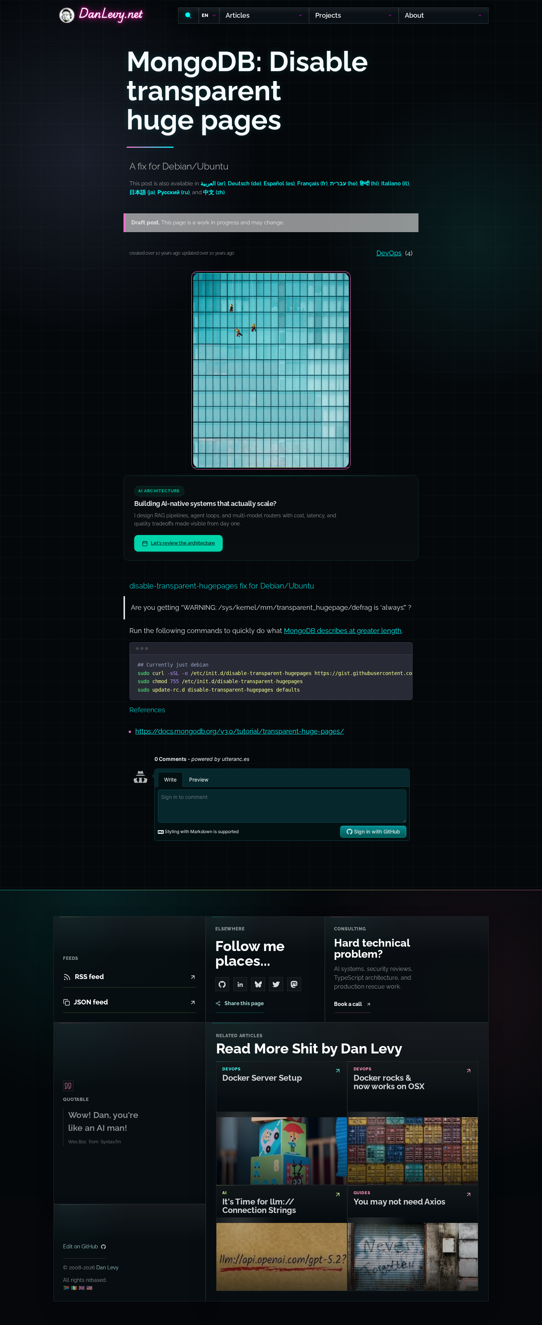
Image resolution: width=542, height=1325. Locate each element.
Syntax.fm (111, 1141)
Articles (238, 15)
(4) (394, 253)
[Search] (188, 15)
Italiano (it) (395, 183)
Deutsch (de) (244, 183)
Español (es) (279, 183)
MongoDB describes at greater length (343, 630)
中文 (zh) (214, 192)
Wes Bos (77, 1141)
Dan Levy (107, 1267)
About (414, 15)
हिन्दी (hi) (369, 183)
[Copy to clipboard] (403, 664)
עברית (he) (343, 183)
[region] (271, 677)
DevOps (389, 253)
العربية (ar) (213, 183)
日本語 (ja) (142, 192)
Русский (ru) (173, 192)
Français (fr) (312, 183)
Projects (328, 15)
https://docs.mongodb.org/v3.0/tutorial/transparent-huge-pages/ (239, 731)
